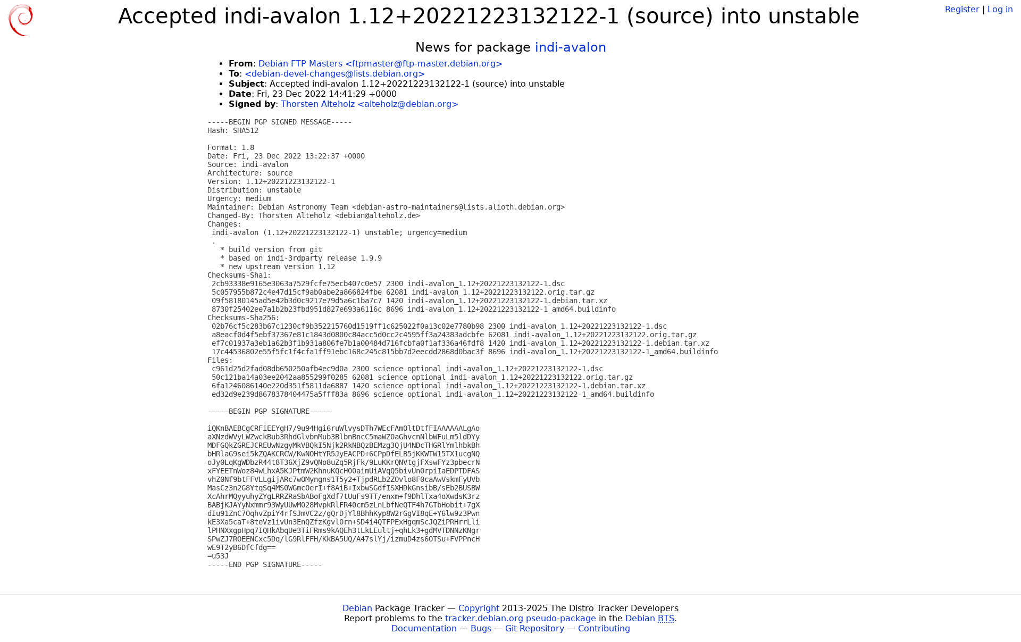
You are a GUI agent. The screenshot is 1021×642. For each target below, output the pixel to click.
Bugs (481, 628)
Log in (1000, 9)
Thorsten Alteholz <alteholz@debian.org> (369, 104)
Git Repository (534, 628)
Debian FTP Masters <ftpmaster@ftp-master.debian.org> (380, 64)
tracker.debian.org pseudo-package (520, 618)
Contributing (604, 628)
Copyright (478, 608)
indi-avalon (570, 47)
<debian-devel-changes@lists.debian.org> (335, 74)
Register (962, 9)
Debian (357, 608)
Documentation (424, 628)
